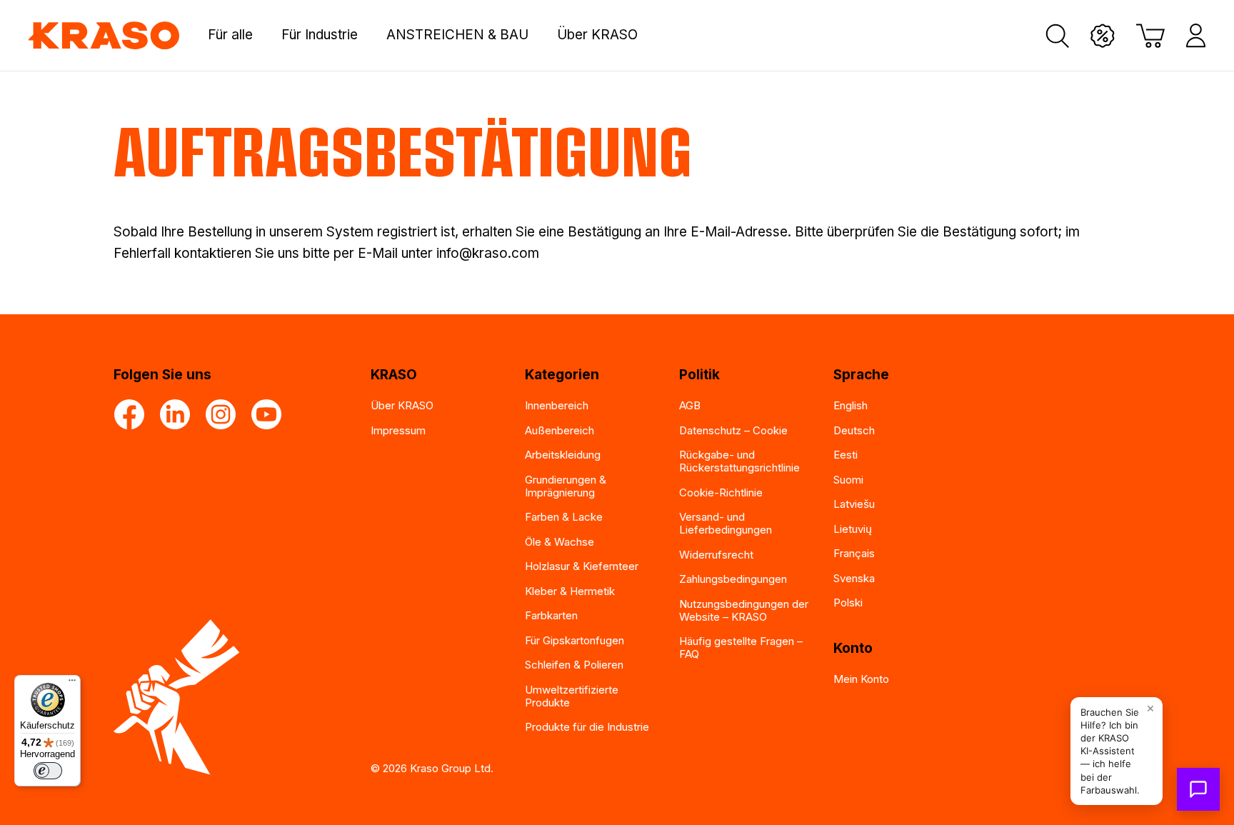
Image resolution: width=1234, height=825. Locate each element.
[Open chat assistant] (1198, 789)
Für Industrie (319, 35)
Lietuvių (852, 529)
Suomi (848, 479)
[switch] (48, 770)
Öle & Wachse (559, 542)
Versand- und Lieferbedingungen (725, 523)
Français (854, 553)
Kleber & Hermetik (570, 591)
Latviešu (854, 504)
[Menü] (72, 683)
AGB (690, 405)
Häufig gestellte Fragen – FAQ (741, 647)
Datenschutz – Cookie (733, 430)
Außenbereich (559, 430)
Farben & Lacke (564, 517)
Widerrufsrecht (716, 554)
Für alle (230, 35)
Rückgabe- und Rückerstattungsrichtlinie (739, 461)
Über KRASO (597, 35)
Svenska (854, 578)
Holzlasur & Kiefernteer (581, 566)
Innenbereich (556, 405)
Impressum (398, 430)
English (850, 405)
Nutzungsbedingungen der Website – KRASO (743, 610)
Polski (848, 602)
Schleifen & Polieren (574, 664)
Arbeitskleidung (563, 454)
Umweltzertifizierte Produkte (571, 696)
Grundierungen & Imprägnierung (565, 486)
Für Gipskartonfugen (574, 640)
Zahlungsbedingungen (733, 579)
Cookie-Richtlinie (721, 492)
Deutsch (854, 430)
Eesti (845, 454)
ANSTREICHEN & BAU (457, 35)
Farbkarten (551, 615)
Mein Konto (861, 679)
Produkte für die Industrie (587, 727)
